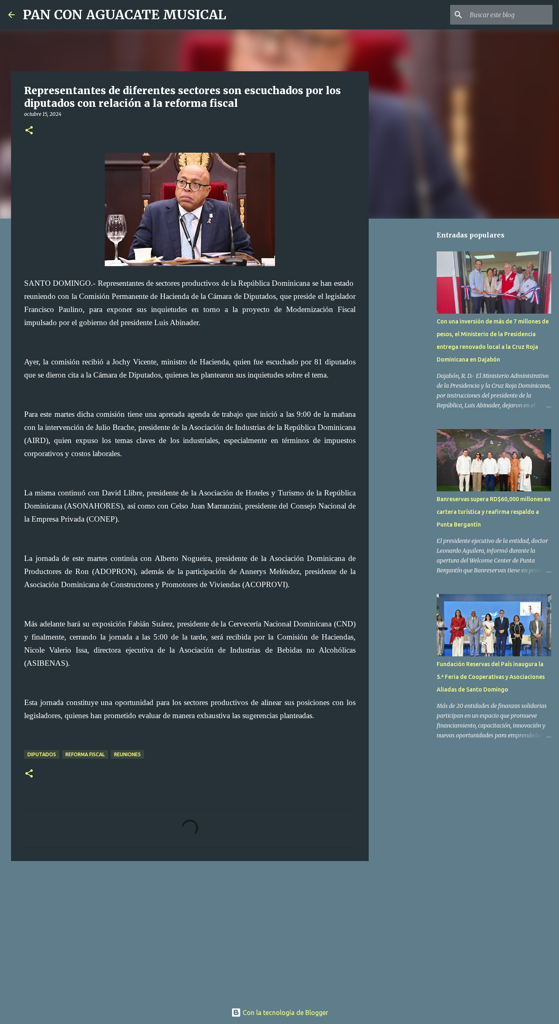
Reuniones (127, 754)
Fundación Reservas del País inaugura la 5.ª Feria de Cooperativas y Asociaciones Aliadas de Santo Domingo (491, 677)
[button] (29, 130)
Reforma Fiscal (85, 754)
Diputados (41, 754)
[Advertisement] (190, 930)
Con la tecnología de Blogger (284, 1012)
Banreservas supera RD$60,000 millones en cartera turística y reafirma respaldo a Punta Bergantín (493, 512)
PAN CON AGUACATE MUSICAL (124, 15)
